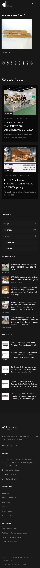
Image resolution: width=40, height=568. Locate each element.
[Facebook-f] (7, 445)
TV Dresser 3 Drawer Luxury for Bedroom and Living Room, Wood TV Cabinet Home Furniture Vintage (19, 371)
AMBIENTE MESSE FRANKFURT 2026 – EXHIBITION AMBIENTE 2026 (19, 126)
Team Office (9, 248)
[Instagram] (3, 445)
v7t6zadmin (22, 118)
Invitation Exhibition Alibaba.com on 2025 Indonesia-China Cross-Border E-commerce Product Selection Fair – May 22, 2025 (24, 306)
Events (7, 224)
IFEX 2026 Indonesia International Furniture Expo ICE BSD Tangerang (18, 183)
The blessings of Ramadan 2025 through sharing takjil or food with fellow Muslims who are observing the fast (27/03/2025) (24, 321)
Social (6, 236)
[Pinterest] (11, 63)
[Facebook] (7, 63)
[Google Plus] (19, 63)
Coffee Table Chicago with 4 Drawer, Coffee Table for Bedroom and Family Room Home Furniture (24, 384)
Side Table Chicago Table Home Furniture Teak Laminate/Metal (23, 343)
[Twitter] (3, 63)
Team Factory (9, 242)
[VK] (31, 63)
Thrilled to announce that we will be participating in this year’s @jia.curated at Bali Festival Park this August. (24, 291)
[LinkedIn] (15, 63)
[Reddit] (27, 63)
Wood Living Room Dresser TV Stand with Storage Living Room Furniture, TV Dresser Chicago (23, 396)
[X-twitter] (11, 445)
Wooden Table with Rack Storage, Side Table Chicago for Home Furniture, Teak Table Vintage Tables (19, 356)
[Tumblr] (23, 63)
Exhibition (8, 113)
